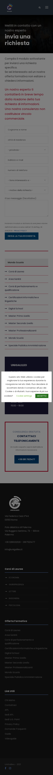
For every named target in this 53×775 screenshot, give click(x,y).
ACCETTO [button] (41, 396)
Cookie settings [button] (24, 395)
